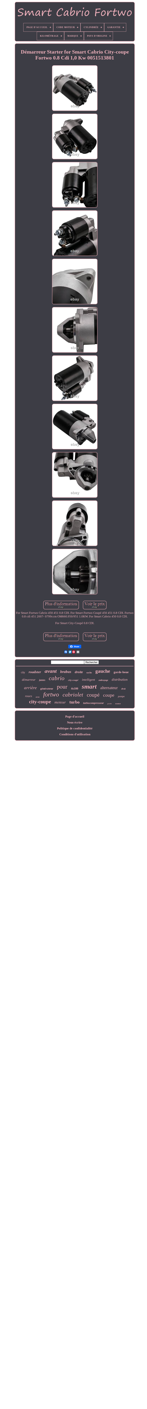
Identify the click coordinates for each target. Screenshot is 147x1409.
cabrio (57, 678)
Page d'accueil (74, 716)
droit (123, 689)
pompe (121, 696)
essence (118, 704)
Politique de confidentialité (75, 728)
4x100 (74, 688)
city (23, 672)
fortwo (51, 694)
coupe (108, 695)
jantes (42, 680)
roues (28, 696)
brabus (65, 672)
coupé (93, 695)
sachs (89, 672)
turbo (74, 702)
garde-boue (121, 672)
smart (89, 686)
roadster (35, 672)
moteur (60, 702)
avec (38, 697)
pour (62, 686)
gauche (102, 671)
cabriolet (73, 694)
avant (51, 671)
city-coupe (40, 701)
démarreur (28, 679)
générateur (46, 688)
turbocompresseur (93, 703)
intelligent (88, 679)
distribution (120, 679)
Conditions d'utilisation (74, 734)
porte (109, 703)
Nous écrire (74, 722)
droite (79, 672)
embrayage (103, 680)
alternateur (109, 688)
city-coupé (73, 680)
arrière (30, 687)
